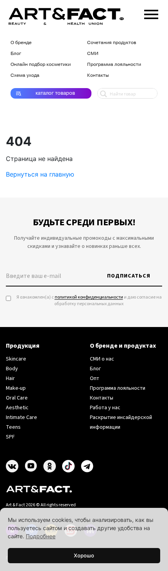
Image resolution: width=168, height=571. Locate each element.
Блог (16, 53)
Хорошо (84, 555)
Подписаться (128, 276)
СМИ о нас (102, 359)
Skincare (16, 359)
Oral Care (17, 398)
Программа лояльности (114, 64)
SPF (10, 437)
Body (12, 369)
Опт (94, 378)
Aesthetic (17, 408)
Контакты (98, 75)
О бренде (21, 42)
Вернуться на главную (40, 174)
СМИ (92, 53)
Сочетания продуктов (111, 42)
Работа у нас (105, 408)
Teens (13, 427)
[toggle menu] (151, 13)
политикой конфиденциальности (89, 297)
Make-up (16, 388)
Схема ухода (25, 75)
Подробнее (40, 536)
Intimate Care (21, 417)
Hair (10, 378)
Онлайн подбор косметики (41, 64)
